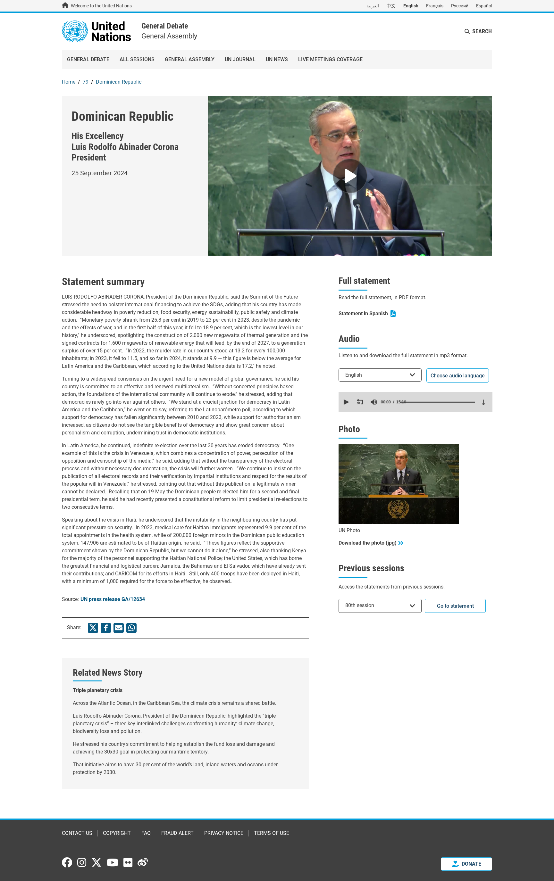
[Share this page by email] (118, 628)
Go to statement (455, 606)
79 (85, 82)
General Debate (164, 25)
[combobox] (380, 375)
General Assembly (189, 59)
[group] (374, 402)
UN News (277, 59)
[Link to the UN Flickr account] (127, 862)
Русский (459, 5)
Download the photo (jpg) (368, 543)
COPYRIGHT (117, 833)
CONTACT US (77, 833)
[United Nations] (96, 31)
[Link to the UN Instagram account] (81, 862)
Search (482, 31)
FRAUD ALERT (177, 833)
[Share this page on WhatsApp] (131, 628)
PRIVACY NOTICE (223, 833)
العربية (372, 5)
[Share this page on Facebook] (106, 628)
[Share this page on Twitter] (93, 628)
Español (484, 5)
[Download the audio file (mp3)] (483, 402)
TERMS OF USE (271, 833)
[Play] (350, 176)
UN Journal (240, 59)
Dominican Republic (118, 82)
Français (434, 5)
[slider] (438, 402)
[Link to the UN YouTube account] (112, 862)
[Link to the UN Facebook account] (67, 862)
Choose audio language (458, 376)
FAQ (146, 833)
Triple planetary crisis (97, 690)
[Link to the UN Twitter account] (96, 863)
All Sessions (137, 59)
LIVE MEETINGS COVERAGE (330, 59)
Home (68, 82)
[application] (415, 402)
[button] (346, 402)
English (410, 5)
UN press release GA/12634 (112, 599)
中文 (391, 5)
